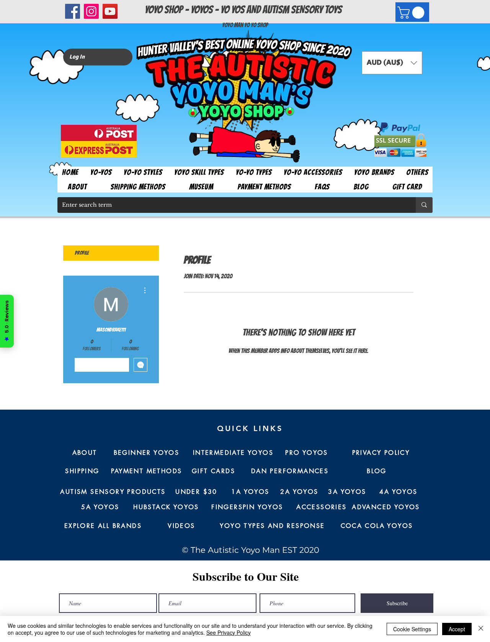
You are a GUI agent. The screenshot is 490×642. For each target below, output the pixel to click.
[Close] (480, 629)
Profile (82, 253)
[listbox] (392, 62)
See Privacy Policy (228, 632)
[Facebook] (72, 11)
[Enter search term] (424, 205)
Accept (457, 629)
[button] (412, 13)
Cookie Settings (412, 629)
